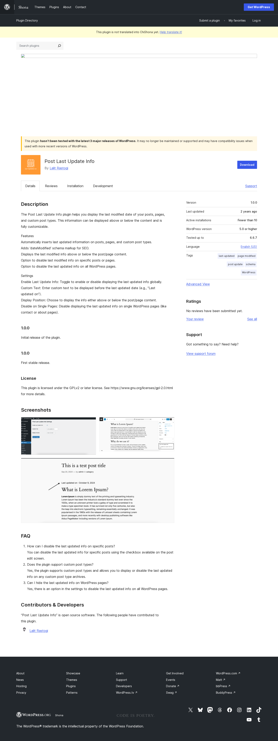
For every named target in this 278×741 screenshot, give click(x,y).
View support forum (201, 354)
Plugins (71, 686)
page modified (246, 255)
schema (250, 264)
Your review (195, 319)
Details (30, 186)
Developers (124, 686)
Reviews (51, 186)
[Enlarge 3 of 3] (169, 463)
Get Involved (175, 673)
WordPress (248, 272)
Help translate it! (171, 32)
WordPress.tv (127, 692)
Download (247, 164)
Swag (171, 692)
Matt (220, 679)
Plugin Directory (27, 20)
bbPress (223, 686)
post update (235, 264)
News (20, 679)
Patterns (72, 692)
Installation (75, 186)
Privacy (21, 692)
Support (251, 186)
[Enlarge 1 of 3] (91, 423)
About (20, 673)
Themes (71, 679)
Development (103, 186)
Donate (172, 686)
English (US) (249, 246)
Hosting (21, 686)
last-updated (226, 255)
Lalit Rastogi (59, 168)
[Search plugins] (59, 46)
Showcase (73, 673)
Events (170, 679)
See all (252, 319)
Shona (59, 715)
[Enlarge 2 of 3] (169, 423)
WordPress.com (228, 673)
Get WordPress (259, 7)
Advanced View (198, 284)
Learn (120, 673)
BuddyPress (226, 692)
